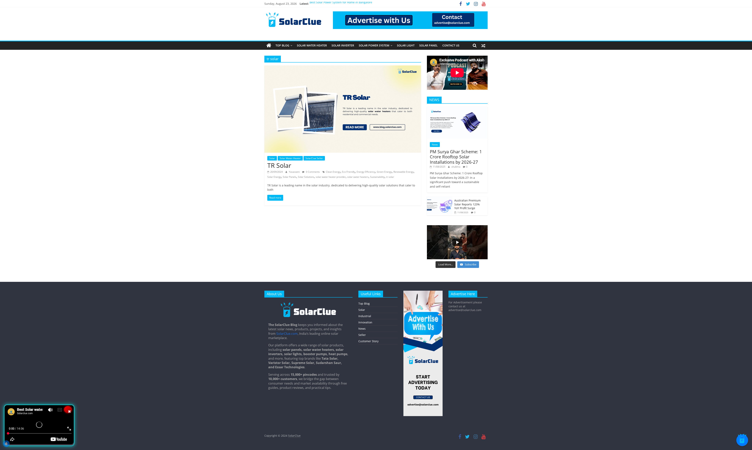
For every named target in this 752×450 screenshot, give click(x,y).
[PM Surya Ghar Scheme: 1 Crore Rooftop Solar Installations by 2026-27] (457, 109)
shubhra (456, 166)
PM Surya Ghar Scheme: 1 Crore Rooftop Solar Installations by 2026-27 (456, 157)
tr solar (390, 177)
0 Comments (312, 171)
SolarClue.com (287, 333)
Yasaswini (294, 171)
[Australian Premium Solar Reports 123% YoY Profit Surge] (439, 199)
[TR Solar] (342, 68)
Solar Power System (374, 45)
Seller (362, 335)
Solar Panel (428, 45)
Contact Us (450, 45)
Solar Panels (289, 177)
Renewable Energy (403, 171)
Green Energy (384, 171)
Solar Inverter (343, 45)
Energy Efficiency (366, 171)
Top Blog (282, 45)
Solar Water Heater (312, 45)
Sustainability (377, 177)
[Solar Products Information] (268, 45)
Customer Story (368, 341)
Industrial (364, 316)
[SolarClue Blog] (308, 303)
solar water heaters (358, 177)
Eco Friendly (348, 171)
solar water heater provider (331, 177)
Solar (272, 158)
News (435, 144)
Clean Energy (333, 171)
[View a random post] (483, 45)
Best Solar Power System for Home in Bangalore (341, 3)
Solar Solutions (306, 177)
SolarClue (294, 435)
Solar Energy (274, 177)
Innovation (365, 322)
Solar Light (406, 45)
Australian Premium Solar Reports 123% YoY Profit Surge (467, 204)
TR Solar (279, 165)
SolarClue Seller (314, 158)
